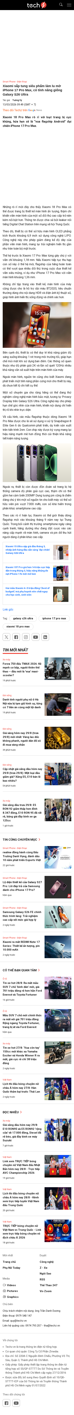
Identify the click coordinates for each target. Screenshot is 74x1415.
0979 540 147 (24, 1315)
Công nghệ (47, 1261)
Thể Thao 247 (48, 1285)
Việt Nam (7, 1080)
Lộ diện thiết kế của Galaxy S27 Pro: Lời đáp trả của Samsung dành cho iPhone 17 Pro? (22, 886)
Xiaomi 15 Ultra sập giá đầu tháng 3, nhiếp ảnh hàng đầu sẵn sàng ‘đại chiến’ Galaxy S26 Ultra (28, 549)
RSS (42, 1279)
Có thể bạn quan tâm (20, 970)
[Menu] (69, 5)
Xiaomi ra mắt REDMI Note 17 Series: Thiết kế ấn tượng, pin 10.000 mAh (21, 945)
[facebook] (16, 637)
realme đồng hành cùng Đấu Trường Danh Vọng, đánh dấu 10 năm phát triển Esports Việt (22, 856)
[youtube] (35, 637)
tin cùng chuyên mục (20, 839)
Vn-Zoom (46, 1291)
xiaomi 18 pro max (18, 626)
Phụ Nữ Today (11, 1267)
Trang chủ (9, 1261)
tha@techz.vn (52, 1325)
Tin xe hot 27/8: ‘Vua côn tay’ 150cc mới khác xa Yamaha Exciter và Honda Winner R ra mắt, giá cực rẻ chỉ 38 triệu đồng (21, 1055)
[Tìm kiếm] (59, 5)
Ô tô (5, 979)
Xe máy (6, 659)
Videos (11, 1285)
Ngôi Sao (45, 1273)
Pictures (12, 1291)
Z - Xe (43, 1267)
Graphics (12, 1297)
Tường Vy (17, 100)
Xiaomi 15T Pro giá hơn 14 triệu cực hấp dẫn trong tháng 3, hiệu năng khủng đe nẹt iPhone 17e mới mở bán (28, 570)
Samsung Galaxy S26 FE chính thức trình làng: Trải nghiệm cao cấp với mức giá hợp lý (22, 915)
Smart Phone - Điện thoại (15, 81)
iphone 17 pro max (54, 618)
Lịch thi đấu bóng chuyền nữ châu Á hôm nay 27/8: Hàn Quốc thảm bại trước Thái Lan (21, 1087)
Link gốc (8, 609)
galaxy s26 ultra (23, 618)
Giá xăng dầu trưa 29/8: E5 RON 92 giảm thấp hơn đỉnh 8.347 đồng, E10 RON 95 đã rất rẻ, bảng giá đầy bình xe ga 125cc (22, 812)
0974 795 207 (33, 1325)
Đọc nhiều (11, 1112)
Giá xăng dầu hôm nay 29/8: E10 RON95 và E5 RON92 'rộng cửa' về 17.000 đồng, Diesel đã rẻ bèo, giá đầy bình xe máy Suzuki (22, 1132)
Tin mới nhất (15, 650)
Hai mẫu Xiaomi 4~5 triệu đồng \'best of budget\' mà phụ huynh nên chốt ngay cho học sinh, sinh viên (28, 591)
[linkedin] (45, 637)
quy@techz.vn (18, 1320)
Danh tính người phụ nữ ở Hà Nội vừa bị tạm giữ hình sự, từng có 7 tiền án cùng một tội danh (22, 703)
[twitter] (6, 637)
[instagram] (26, 637)
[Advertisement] (37, 168)
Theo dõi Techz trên (15, 110)
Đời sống (7, 695)
